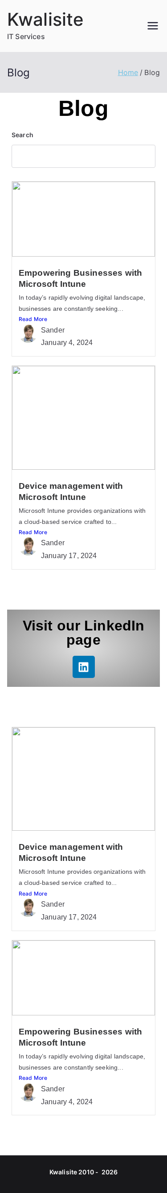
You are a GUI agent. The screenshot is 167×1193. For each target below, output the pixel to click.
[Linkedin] (84, 667)
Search (22, 135)
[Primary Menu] (153, 26)
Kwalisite (45, 19)
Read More (33, 319)
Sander (53, 330)
